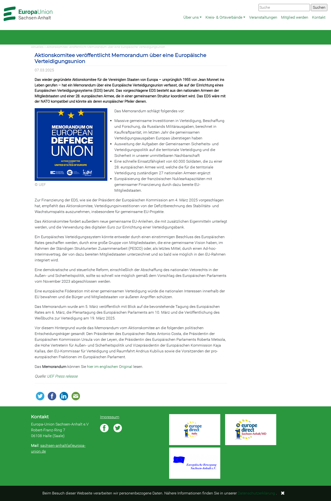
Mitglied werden (294, 17)
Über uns (191, 17)
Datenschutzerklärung (256, 493)
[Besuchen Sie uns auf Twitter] (117, 428)
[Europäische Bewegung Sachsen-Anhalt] (194, 463)
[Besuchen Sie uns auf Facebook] (104, 428)
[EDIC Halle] (194, 429)
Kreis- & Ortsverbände (223, 17)
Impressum (109, 417)
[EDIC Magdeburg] (250, 429)
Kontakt (318, 17)
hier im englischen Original (109, 366)
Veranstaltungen (263, 17)
